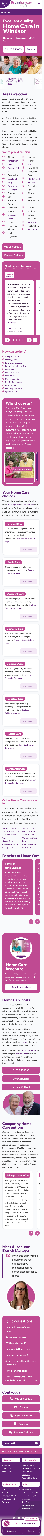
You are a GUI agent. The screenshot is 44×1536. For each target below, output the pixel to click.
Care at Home (28, 1465)
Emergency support (13, 363)
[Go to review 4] (23, 340)
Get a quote (11, 1531)
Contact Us (6, 1468)
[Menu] (39, 4)
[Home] (3, 1451)
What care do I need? (16, 1342)
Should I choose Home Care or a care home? (21, 1363)
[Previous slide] (31, 921)
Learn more (29, 550)
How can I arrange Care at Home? (18, 1329)
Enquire (5, 1492)
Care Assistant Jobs (30, 1492)
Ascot (10, 164)
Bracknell (12, 178)
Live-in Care (10, 375)
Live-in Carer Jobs (29, 1496)
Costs (4, 1489)
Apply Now (26, 1489)
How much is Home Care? (18, 1349)
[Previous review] (7, 340)
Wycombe (32, 229)
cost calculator (21, 1053)
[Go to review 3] (19, 340)
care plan (24, 1042)
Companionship (12, 356)
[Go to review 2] (16, 340)
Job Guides (26, 1502)
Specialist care (11, 391)
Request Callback (9, 1496)
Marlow (31, 182)
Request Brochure (29, 1478)
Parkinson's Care (29, 844)
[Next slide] (37, 921)
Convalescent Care (10, 844)
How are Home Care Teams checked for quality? (19, 1378)
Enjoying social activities (15, 366)
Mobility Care (28, 834)
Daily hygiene (11, 359)
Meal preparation (12, 379)
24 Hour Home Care (10, 828)
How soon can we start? (17, 1355)
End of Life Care (28, 831)
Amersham (13, 160)
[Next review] (35, 340)
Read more (12, 322)
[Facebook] (14, 1518)
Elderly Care (7, 847)
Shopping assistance (13, 388)
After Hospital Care (10, 831)
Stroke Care (27, 847)
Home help (9, 369)
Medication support (13, 382)
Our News (6, 1502)
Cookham (12, 189)
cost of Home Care (28, 1050)
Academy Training (29, 1505)
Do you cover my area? (16, 1337)
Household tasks (12, 372)
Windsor (32, 222)
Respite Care (10, 385)
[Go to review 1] (13, 340)
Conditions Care (29, 1468)
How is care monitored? (17, 1370)
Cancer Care (7, 841)
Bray (10, 182)
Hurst (30, 164)
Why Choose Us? (9, 1471)
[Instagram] (19, 1518)
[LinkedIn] (23, 1518)
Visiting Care (13, 504)
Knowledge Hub (8, 1499)
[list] (21, 468)
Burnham (12, 186)
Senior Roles (27, 1508)
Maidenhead (34, 178)
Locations (26, 1475)
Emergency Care (29, 828)
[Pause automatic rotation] (29, 340)
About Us (6, 1465)
